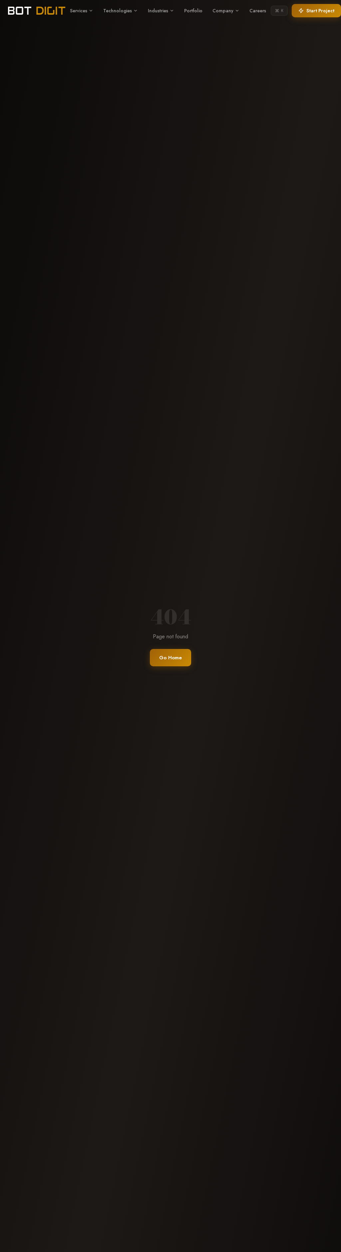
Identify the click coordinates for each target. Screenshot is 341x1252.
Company (222, 10)
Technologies (117, 10)
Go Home (170, 657)
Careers (257, 10)
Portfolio (193, 10)
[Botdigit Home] (36, 11)
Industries (158, 10)
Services (78, 10)
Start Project (320, 10)
